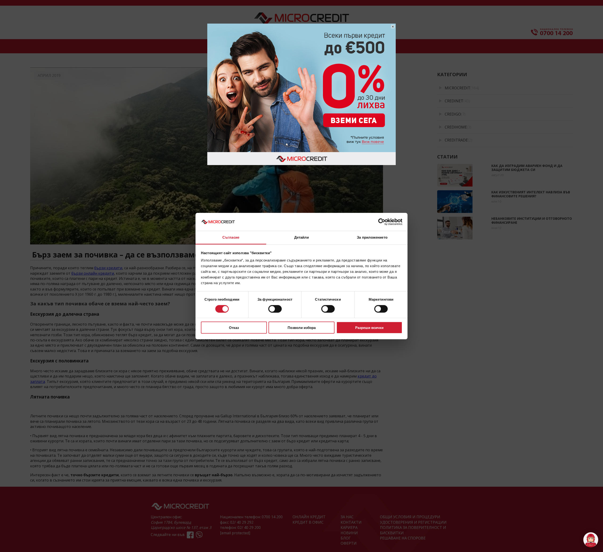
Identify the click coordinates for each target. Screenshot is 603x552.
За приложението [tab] (372, 237)
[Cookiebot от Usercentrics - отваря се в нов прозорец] (381, 221)
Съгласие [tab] (230, 237)
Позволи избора (302, 328)
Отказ (234, 328)
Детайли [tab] (301, 237)
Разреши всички (369, 328)
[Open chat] (590, 539)
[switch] (275, 308)
